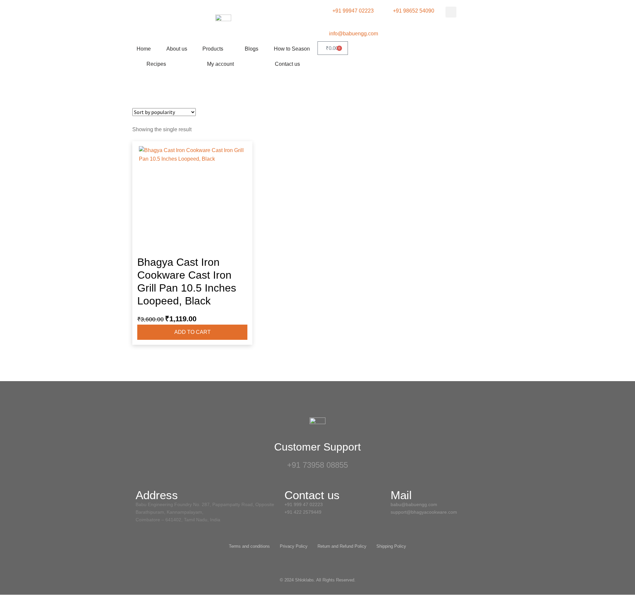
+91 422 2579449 (303, 512)
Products (212, 49)
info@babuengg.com (353, 33)
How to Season (292, 49)
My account (220, 64)
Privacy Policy (294, 546)
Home (144, 49)
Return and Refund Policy (342, 546)
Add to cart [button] (192, 332)
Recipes (156, 64)
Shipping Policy (391, 546)
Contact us (287, 64)
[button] (450, 12)
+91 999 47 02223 (303, 504)
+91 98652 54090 (413, 11)
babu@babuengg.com (414, 504)
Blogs (251, 49)
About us (176, 49)
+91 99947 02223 (353, 11)
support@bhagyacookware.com (424, 512)
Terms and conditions (249, 546)
